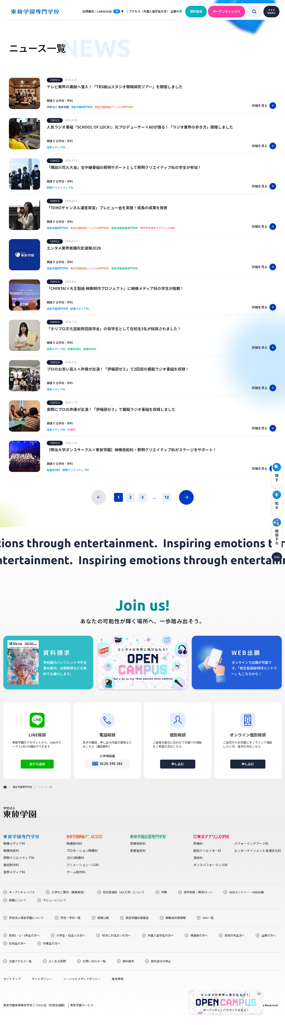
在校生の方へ (17, 943)
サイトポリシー (42, 979)
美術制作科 (11, 865)
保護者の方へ (199, 935)
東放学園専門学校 (81, 107)
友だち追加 (37, 764)
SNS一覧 (208, 918)
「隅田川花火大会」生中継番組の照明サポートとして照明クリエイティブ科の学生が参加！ (124, 167)
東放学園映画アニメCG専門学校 (114, 107)
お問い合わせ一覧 (94, 961)
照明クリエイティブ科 (60, 187)
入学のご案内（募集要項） (68, 892)
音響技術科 (74, 349)
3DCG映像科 (75, 857)
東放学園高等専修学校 (17, 1005)
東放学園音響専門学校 (124, 228)
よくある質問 (57, 961)
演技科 (198, 857)
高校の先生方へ (234, 935)
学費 (164, 892)
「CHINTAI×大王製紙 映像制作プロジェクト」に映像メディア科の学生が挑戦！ (115, 288)
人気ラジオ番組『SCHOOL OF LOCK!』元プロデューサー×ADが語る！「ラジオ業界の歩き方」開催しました (140, 127)
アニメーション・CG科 (83, 865)
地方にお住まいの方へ (116, 935)
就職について (17, 900)
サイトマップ (12, 979)
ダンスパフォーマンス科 (210, 865)
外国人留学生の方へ (161, 935)
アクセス (134, 11)
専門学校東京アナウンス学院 (157, 228)
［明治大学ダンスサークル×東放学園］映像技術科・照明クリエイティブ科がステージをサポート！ (132, 449)
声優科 (71, 429)
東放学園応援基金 (137, 918)
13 (166, 497)
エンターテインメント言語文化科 (257, 850)
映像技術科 (53, 470)
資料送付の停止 (161, 961)
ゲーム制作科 (76, 872)
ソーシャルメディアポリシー (82, 979)
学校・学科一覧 (70, 918)
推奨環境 (117, 979)
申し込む (177, 764)
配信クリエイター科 (207, 850)
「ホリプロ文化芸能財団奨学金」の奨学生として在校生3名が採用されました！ (114, 328)
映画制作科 (74, 843)
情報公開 (103, 918)
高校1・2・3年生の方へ (24, 935)
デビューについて (54, 900)
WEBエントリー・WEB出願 (246, 892)
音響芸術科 (89, 349)
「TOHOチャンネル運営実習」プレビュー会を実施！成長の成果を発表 (107, 207)
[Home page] (5, 787)
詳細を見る (259, 105)
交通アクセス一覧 (20, 961)
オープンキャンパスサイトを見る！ (226, 1010)
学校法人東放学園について (26, 918)
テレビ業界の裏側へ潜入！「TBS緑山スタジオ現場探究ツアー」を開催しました (115, 86)
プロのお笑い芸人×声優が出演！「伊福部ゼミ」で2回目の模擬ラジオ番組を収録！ (118, 369)
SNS (277, 557)
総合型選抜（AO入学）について (124, 892)
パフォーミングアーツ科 (251, 843)
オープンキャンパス (226, 11)
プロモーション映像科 (82, 850)
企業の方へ (268, 935)
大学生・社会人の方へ (70, 935)
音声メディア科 (56, 147)
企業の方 (176, 11)
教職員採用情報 (175, 918)
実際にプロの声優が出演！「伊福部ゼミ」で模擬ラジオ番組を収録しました (111, 409)
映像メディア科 (79, 308)
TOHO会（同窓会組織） (51, 1005)
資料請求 (196, 11)
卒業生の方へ (51, 943)
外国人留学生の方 (155, 11)
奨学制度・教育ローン (198, 892)
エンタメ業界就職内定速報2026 (74, 248)
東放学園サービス (81, 1005)
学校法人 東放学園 (58, 107)
